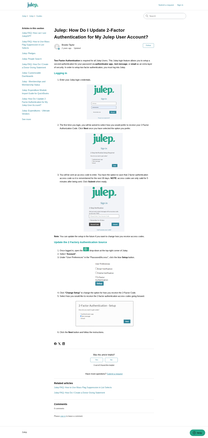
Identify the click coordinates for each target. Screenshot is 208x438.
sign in (63, 416)
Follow (148, 45)
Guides (39, 16)
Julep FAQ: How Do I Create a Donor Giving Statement (35, 66)
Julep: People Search (32, 59)
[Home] (32, 5)
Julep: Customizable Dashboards (31, 74)
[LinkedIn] (63, 343)
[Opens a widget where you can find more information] (197, 433)
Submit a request (166, 5)
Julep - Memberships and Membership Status (33, 83)
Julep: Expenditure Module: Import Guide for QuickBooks (35, 92)
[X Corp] (59, 343)
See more (26, 119)
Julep (24, 16)
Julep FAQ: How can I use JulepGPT (34, 34)
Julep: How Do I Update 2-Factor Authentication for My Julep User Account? (35, 102)
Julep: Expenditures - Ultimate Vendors (36, 112)
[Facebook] (55, 343)
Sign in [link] (180, 5)
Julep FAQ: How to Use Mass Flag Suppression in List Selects (36, 44)
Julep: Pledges (29, 53)
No (111, 360)
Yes (96, 360)
